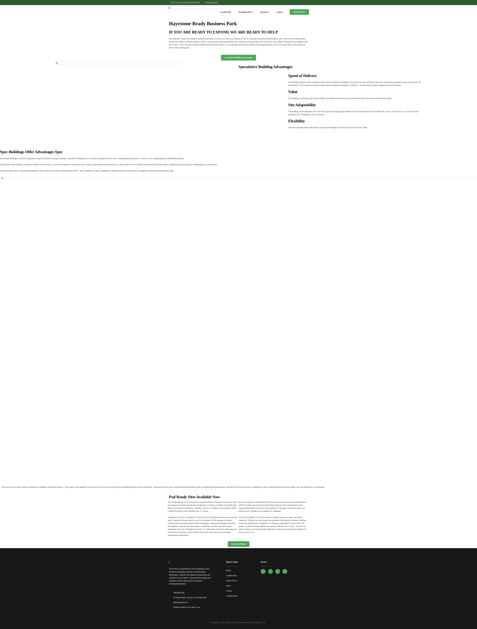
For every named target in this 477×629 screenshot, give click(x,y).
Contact (280, 12)
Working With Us (246, 12)
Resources (264, 12)
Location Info (225, 12)
